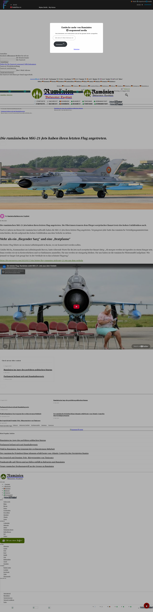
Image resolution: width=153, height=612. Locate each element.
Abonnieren (59, 44)
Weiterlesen (76, 49)
